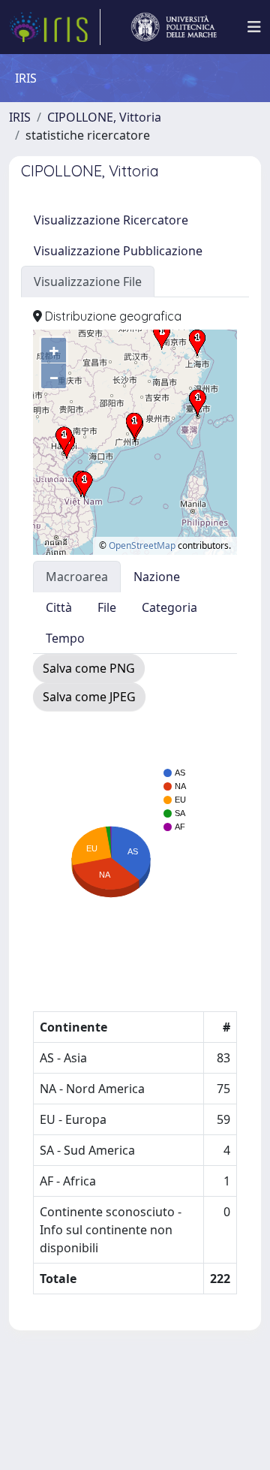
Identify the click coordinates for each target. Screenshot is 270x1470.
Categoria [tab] (169, 607)
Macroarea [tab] (77, 576)
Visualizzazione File (88, 281)
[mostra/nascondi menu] (254, 27)
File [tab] (107, 607)
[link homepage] (54, 27)
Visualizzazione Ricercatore (111, 220)
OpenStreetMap (142, 545)
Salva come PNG (89, 668)
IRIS (20, 117)
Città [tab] (59, 607)
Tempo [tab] (65, 638)
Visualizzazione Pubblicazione (118, 250)
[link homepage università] (174, 27)
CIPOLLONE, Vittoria (104, 117)
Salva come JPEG (89, 696)
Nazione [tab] (157, 576)
